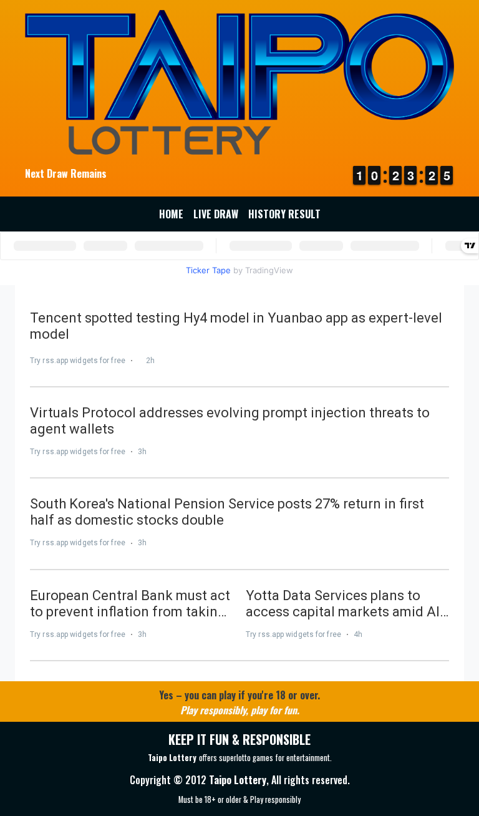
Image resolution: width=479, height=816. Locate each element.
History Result (284, 213)
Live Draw (215, 213)
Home (171, 213)
